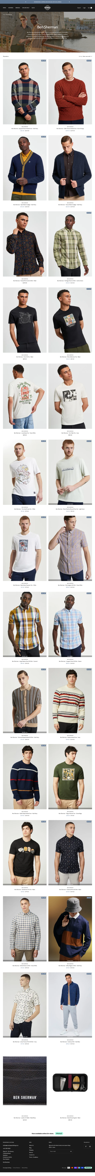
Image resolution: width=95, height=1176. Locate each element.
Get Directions (6, 1162)
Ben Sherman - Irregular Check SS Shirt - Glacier (70, 661)
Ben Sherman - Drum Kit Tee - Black (24, 357)
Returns (31, 1152)
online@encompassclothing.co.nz (10, 1145)
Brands (18, 7)
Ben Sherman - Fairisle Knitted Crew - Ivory (70, 737)
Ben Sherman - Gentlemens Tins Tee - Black (25, 889)
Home (4, 14)
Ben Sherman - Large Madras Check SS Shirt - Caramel (24, 661)
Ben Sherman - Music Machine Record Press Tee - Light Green (70, 509)
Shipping (31, 1150)
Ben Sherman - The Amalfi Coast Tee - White (24, 509)
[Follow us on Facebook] (86, 1146)
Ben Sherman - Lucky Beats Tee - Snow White (25, 433)
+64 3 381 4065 (6, 1148)
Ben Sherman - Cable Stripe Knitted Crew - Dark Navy (24, 813)
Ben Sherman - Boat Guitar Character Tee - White (24, 585)
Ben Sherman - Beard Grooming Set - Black (70, 1118)
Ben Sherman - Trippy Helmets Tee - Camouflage (70, 813)
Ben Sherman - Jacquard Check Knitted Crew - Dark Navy (25, 128)
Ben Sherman (25, 126)
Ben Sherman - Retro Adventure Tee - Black (70, 357)
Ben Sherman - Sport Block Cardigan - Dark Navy (24, 204)
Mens (4, 7)
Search (79, 7)
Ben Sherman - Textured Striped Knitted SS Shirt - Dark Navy (25, 737)
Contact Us (31, 1155)
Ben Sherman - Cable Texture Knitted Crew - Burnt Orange (70, 128)
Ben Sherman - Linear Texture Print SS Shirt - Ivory (25, 1041)
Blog (33, 7)
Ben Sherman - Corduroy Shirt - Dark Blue (70, 1041)
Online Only (25, 7)
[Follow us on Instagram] (90, 1146)
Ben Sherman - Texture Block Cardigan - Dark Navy (70, 204)
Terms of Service (16, 1167)
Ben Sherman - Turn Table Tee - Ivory (70, 433)
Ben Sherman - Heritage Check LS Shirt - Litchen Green (70, 280)
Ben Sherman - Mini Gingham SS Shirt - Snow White (70, 585)
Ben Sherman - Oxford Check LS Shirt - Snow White (25, 965)
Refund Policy (25, 1167)
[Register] (70, 1151)
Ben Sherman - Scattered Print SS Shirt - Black (70, 889)
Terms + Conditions (33, 1157)
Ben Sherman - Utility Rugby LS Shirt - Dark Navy (70, 965)
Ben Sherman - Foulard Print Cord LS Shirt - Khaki (24, 280)
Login (84, 7)
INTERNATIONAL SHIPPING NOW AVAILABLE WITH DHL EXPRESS (47, 1)
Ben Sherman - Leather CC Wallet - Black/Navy (25, 1118)
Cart (90, 7)
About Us (31, 1145)
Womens (10, 7)
